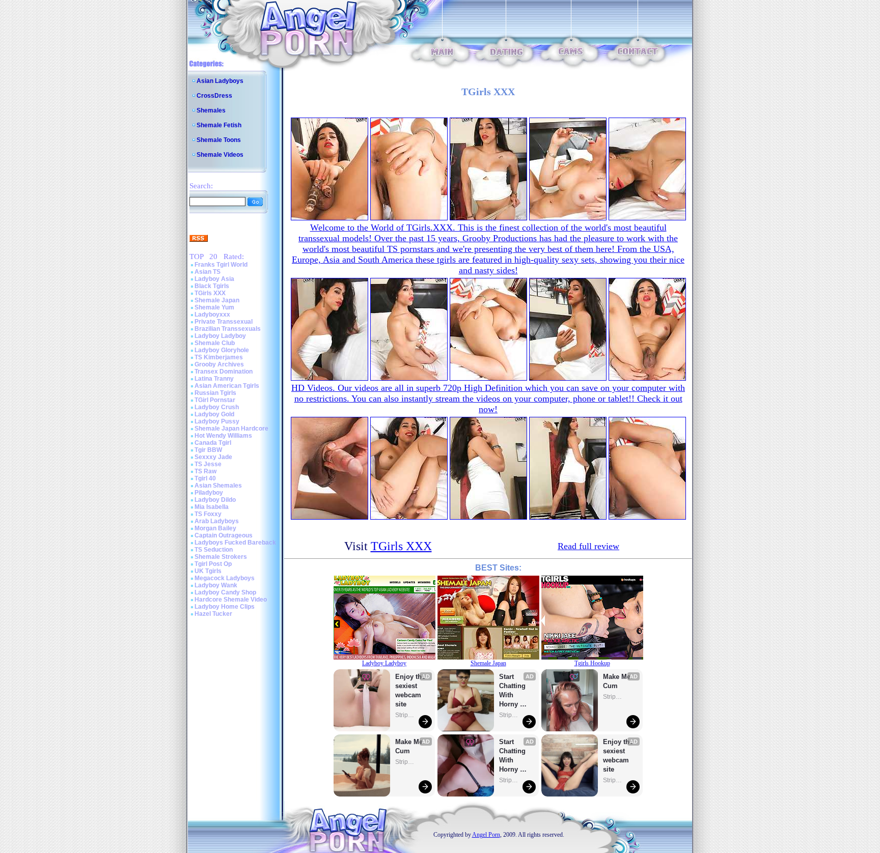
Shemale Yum (214, 307)
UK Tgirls (208, 571)
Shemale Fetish (219, 125)
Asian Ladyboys (220, 80)
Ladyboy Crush (217, 407)
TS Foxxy (208, 514)
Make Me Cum (410, 746)
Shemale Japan (217, 300)
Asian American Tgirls (227, 385)
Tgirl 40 (205, 478)
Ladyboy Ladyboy (220, 335)
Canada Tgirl (213, 442)
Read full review (588, 546)
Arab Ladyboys (217, 521)
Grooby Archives (219, 364)
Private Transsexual (224, 321)
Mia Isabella (212, 506)
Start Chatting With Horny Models (513, 691)
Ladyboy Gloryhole (222, 350)
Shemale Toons (219, 140)
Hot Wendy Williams (223, 435)
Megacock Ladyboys (225, 578)
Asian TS (208, 271)
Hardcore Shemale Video (231, 599)
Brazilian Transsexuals (228, 328)
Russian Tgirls (215, 392)
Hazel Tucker (213, 613)
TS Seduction (214, 549)
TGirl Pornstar (215, 400)
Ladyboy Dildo (215, 499)
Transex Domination (224, 371)
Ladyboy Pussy (217, 421)
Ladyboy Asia (214, 278)
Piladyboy (209, 492)
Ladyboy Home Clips (225, 606)
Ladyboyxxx (212, 314)
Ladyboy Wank (216, 585)
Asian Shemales (218, 485)
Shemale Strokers (221, 556)
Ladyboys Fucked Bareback (235, 542)
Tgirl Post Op (213, 563)
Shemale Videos (220, 154)
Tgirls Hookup (592, 663)
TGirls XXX (210, 293)
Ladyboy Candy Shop (225, 592)
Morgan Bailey (215, 528)
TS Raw (205, 471)
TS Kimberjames (219, 357)
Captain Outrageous (224, 535)
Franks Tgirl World (221, 264)
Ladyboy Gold (214, 414)
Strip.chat (405, 715)
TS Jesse (208, 464)
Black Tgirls (212, 286)
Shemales (211, 110)
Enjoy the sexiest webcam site (410, 690)
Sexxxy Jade (213, 457)
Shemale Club (215, 343)
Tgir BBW (208, 449)
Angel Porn (486, 834)
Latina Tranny (214, 378)
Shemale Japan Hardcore (231, 428)
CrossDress (214, 95)
